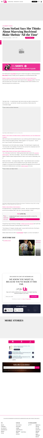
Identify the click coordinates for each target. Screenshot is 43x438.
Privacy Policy (18, 426)
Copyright (17, 428)
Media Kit (2, 431)
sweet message (24, 165)
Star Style (21, 1)
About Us (2, 425)
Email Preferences (4, 429)
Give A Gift (37, 428)
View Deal (24, 219)
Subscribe (34, 1)
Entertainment (16, 1)
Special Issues (38, 429)
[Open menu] (2, 2)
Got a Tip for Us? (4, 428)
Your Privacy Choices (18, 432)
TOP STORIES (29, 37)
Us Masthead (3, 426)
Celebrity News (10, 1)
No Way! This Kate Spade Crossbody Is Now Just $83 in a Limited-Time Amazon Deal (23, 217)
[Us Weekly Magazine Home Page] (5, 1)
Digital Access (38, 425)
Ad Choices (18, 434)
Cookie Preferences (19, 429)
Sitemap (2, 433)
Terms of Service (19, 425)
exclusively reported (27, 223)
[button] (39, 1)
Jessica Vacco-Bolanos (7, 37)
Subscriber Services (37, 432)
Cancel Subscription (38, 435)
